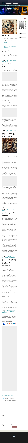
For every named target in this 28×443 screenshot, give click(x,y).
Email (3, 418)
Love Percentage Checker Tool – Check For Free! (8, 257)
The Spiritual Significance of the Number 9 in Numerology (10, 45)
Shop (11, 5)
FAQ (16, 38)
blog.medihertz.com (11, 38)
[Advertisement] (9, 76)
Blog (5, 5)
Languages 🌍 (14, 5)
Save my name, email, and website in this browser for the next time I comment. (9, 425)
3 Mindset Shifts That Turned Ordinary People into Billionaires (9, 311)
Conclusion (5, 48)
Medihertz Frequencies (12, 3)
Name (3, 415)
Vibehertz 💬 (8, 5)
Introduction (5, 42)
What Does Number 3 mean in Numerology (9, 131)
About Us (19, 5)
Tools (2, 5)
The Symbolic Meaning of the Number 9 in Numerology (10, 43)
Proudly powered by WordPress (14, 439)
